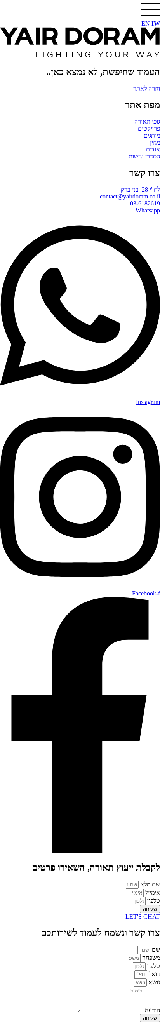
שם (155, 949)
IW (155, 23)
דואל (153, 974)
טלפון (153, 900)
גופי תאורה (147, 121)
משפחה (150, 957)
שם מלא (149, 884)
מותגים (152, 135)
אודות (153, 149)
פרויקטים (149, 128)
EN (145, 23)
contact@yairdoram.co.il (130, 196)
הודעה (151, 1010)
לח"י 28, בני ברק (140, 189)
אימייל (152, 892)
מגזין (155, 142)
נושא (153, 982)
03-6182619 (145, 203)
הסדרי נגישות (144, 156)
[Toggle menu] (150, 9)
